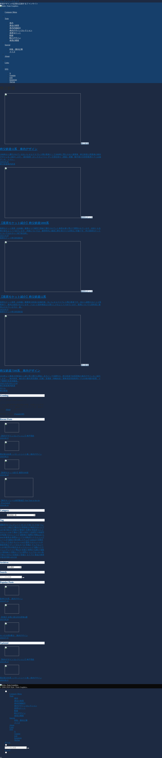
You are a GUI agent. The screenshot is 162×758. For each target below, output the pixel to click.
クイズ (17, 723)
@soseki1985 (19, 414)
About (8, 410)
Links (11, 727)
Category (3, 515)
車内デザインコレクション (25, 706)
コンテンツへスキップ (9, 1)
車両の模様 (19, 716)
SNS (11, 729)
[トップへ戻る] (1, 757)
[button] (23, 577)
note (15, 736)
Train (11, 696)
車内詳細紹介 (20, 703)
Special (12, 718)
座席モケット (20, 708)
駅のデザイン (20, 713)
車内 (16, 698)
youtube (17, 734)
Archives (3, 567)
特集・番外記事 (21, 720)
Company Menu (15, 694)
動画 (16, 711)
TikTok (17, 740)
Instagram (18, 738)
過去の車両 (19, 701)
